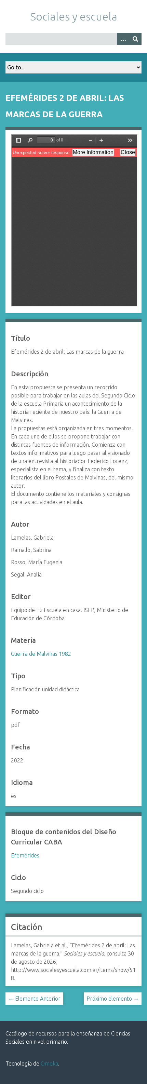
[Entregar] (135, 39)
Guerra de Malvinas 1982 (41, 654)
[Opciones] (123, 39)
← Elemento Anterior (34, 998)
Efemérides (25, 855)
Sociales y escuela (73, 16)
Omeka (49, 1063)
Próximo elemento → (112, 998)
